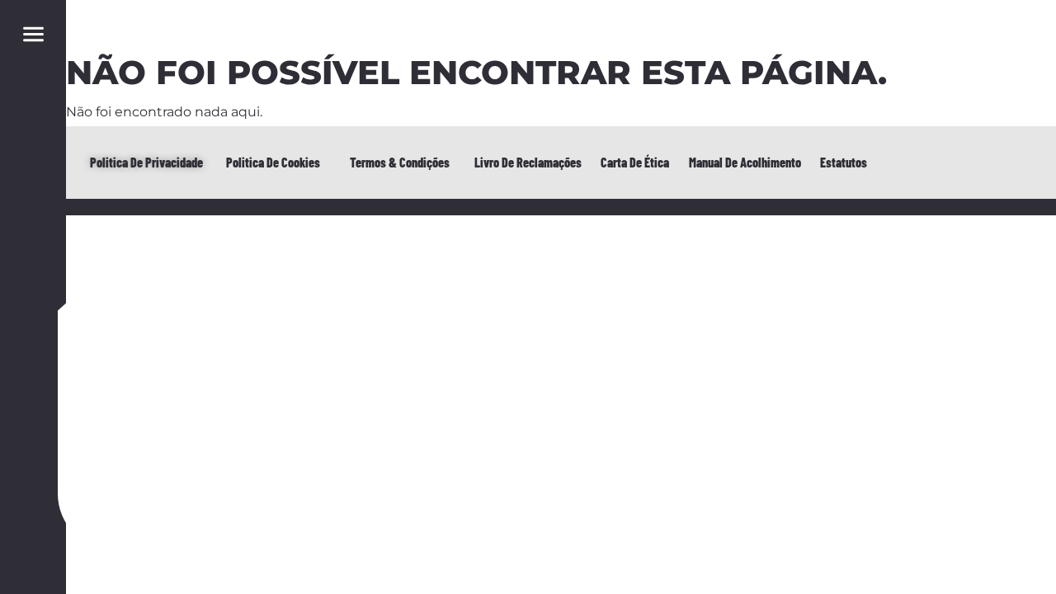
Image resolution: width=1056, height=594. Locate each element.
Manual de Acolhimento (745, 162)
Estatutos (843, 162)
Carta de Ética (635, 162)
